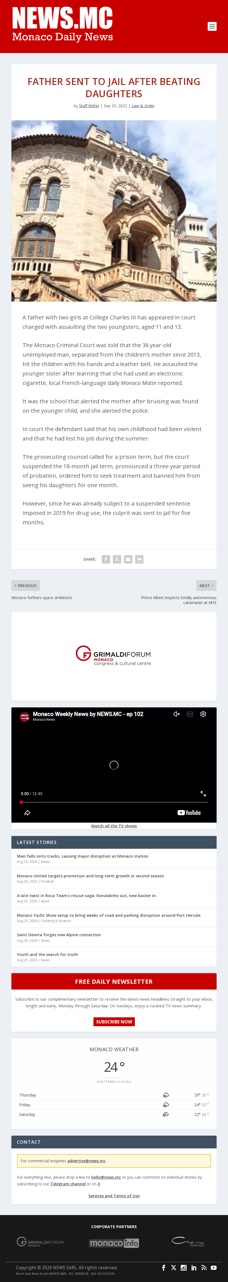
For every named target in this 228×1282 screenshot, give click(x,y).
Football (47, 881)
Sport (45, 901)
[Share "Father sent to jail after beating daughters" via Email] (128, 559)
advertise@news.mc (86, 1160)
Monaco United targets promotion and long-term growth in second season (90, 875)
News (45, 861)
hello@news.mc (106, 1177)
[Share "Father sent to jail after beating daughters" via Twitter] (117, 559)
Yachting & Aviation (56, 920)
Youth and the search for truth (47, 954)
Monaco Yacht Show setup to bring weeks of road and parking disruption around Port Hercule (108, 915)
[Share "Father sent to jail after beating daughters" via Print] (139, 559)
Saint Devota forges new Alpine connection (59, 934)
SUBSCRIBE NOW (114, 1022)
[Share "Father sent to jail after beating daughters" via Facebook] (105, 559)
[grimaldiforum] (114, 696)
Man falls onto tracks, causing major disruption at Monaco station (82, 856)
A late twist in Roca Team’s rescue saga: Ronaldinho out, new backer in (86, 895)
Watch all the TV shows (114, 825)
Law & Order (143, 105)
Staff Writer (89, 105)
